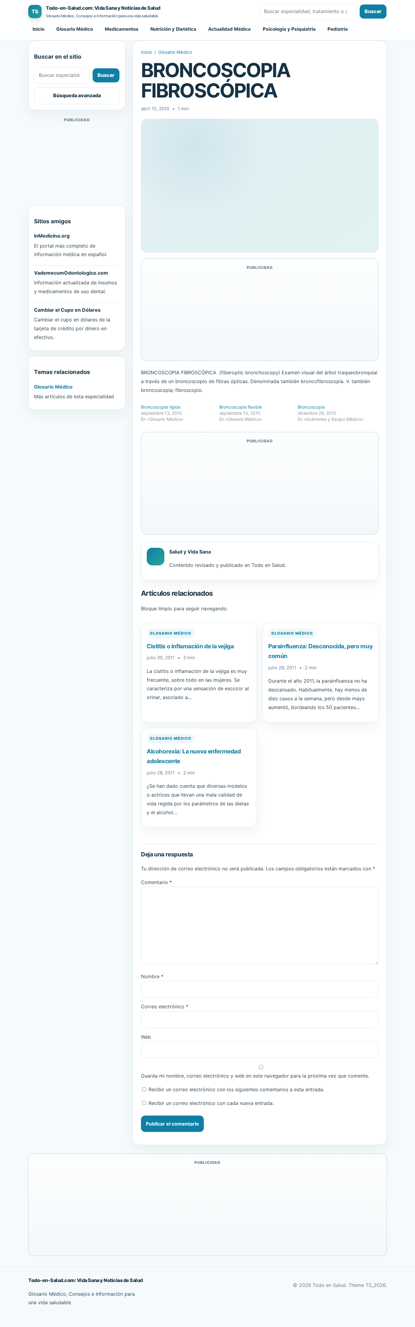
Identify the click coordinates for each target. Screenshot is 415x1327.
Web (146, 1037)
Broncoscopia (311, 407)
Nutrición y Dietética (173, 29)
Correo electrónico (164, 1006)
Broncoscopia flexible (240, 407)
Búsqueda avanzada (77, 95)
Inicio (38, 29)
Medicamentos (122, 29)
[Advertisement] (76, 162)
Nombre (152, 976)
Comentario (156, 882)
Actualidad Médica (229, 29)
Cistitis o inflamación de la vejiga (190, 646)
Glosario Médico (74, 29)
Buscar (373, 11)
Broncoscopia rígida (160, 407)
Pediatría (338, 29)
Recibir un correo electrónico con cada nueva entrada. (211, 1103)
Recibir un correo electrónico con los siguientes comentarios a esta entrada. (236, 1089)
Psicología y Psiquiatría (289, 29)
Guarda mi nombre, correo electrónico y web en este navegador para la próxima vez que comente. (255, 1076)
